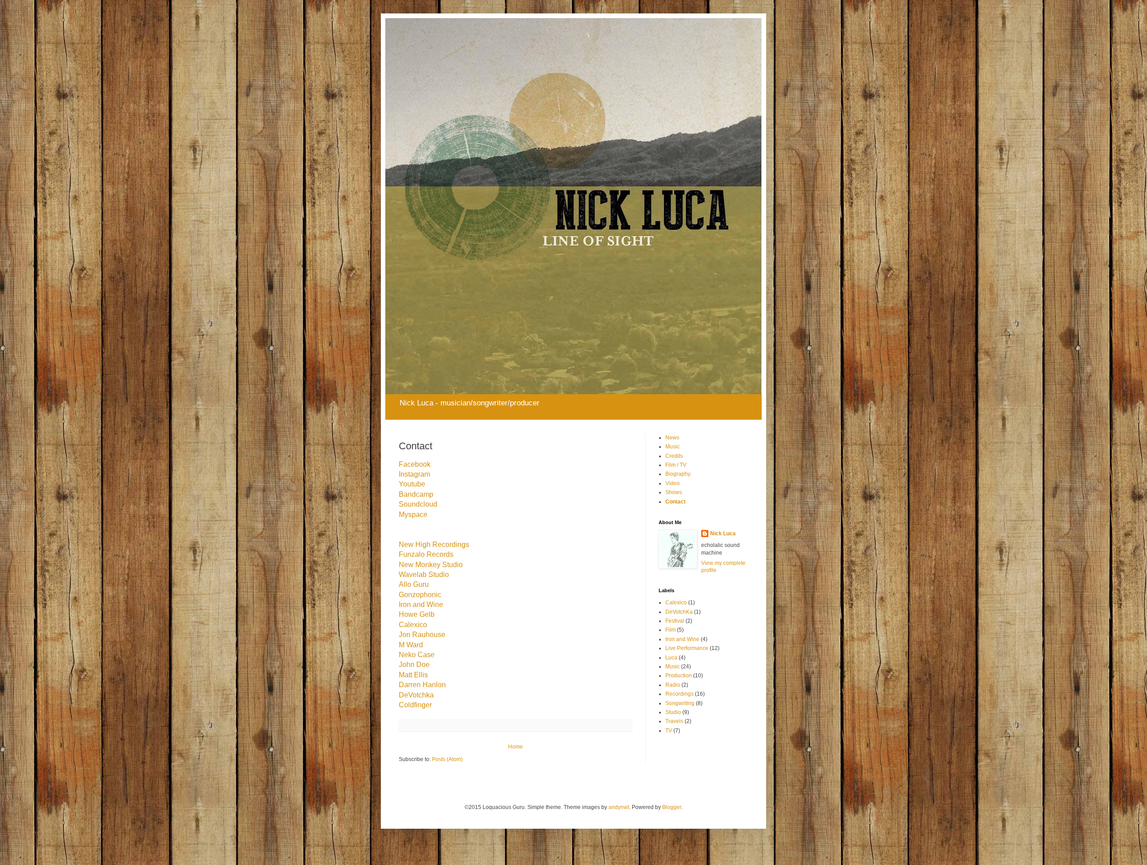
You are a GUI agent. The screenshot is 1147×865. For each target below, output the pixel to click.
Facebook (415, 464)
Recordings (679, 694)
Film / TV (675, 465)
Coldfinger (415, 705)
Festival (674, 621)
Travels (674, 721)
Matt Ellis (413, 675)
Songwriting (679, 703)
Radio (672, 685)
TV (668, 730)
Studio (673, 712)
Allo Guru (414, 584)
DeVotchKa (679, 612)
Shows (673, 492)
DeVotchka (416, 695)
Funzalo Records (426, 554)
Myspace (413, 514)
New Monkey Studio (431, 564)
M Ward (411, 645)
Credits (674, 456)
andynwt (618, 807)
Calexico (413, 624)
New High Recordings (434, 544)
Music (672, 446)
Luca (671, 657)
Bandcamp (416, 494)
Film (670, 630)
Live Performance (686, 648)
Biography (677, 474)
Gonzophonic (420, 594)
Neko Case (417, 654)
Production (678, 675)
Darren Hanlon (422, 685)
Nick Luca (723, 533)
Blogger (671, 807)
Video (672, 483)
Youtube (412, 484)
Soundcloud (418, 504)
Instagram (414, 474)
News (672, 438)
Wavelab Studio (424, 574)
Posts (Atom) (447, 759)
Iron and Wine (421, 604)
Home (515, 747)
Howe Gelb (417, 614)
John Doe (414, 664)
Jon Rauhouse (422, 634)
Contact (675, 502)
